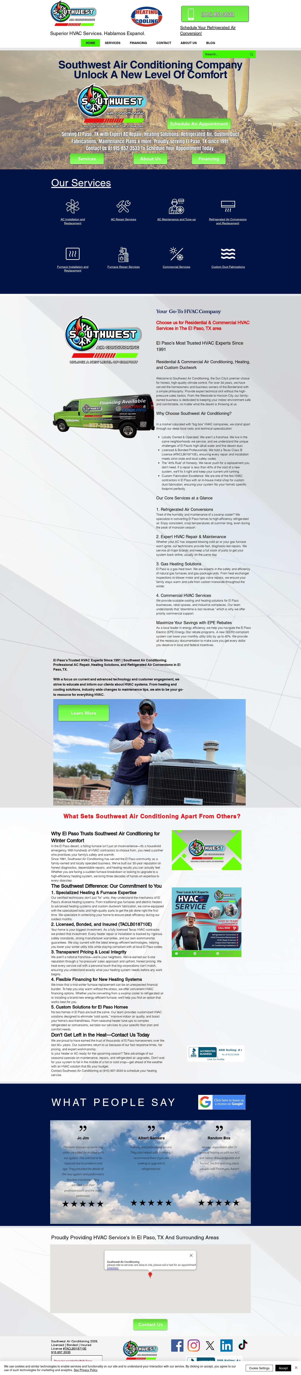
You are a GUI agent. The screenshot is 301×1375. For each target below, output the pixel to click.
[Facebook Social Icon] (177, 1345)
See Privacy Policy (85, 1370)
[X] (210, 1345)
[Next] (274, 110)
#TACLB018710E (74, 1348)
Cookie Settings (259, 1368)
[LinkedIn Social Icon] (226, 1345)
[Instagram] (194, 1345)
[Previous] (26, 110)
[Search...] (251, 54)
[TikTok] (243, 1345)
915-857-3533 (126, 148)
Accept (283, 1368)
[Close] (296, 1368)
